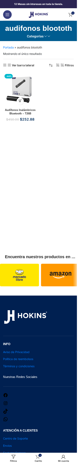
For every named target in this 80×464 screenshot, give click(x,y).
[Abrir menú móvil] (7, 14)
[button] (20, 101)
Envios (7, 445)
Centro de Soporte (15, 438)
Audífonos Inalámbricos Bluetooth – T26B (20, 112)
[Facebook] (5, 395)
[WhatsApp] (5, 419)
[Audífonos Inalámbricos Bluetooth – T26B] (20, 90)
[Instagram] (5, 403)
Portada (8, 47)
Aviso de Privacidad (16, 352)
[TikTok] (5, 411)
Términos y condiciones (18, 366)
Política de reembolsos (18, 359)
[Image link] (25, 316)
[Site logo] (38, 14)
